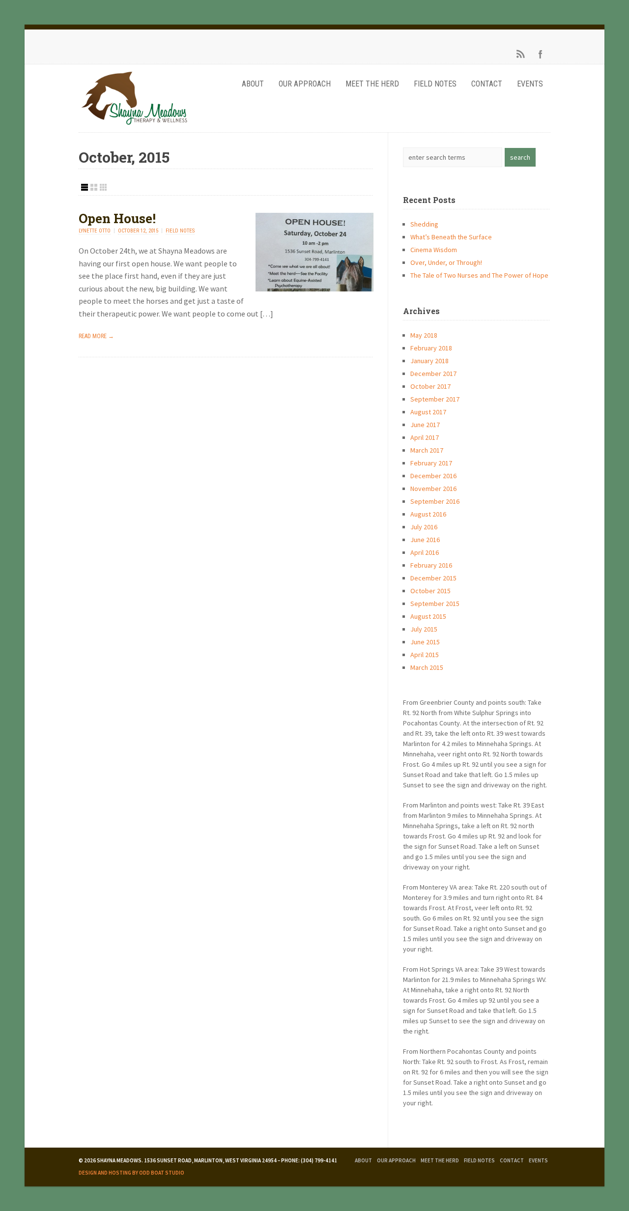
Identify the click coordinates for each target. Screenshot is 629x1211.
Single (84, 187)
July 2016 (423, 526)
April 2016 (424, 552)
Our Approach (305, 83)
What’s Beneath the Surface (451, 236)
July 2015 (423, 629)
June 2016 (425, 539)
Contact (486, 83)
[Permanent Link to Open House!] (314, 288)
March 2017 (426, 450)
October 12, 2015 (138, 231)
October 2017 (430, 386)
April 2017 (424, 437)
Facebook (540, 54)
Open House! (117, 218)
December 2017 (433, 373)
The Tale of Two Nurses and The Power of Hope (479, 275)
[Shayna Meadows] (134, 124)
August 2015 (428, 616)
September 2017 (434, 399)
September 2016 (434, 501)
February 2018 (431, 348)
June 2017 (425, 424)
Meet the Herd (372, 83)
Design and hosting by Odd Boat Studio (131, 1172)
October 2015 (430, 590)
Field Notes (435, 83)
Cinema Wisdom (433, 249)
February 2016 (431, 565)
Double (93, 187)
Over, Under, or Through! (446, 262)
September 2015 (434, 603)
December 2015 (433, 578)
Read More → (96, 336)
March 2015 (426, 667)
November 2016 (433, 488)
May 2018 (423, 335)
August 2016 (428, 514)
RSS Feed (521, 54)
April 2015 (424, 654)
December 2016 (433, 475)
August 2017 (428, 411)
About (253, 83)
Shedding (424, 224)
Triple (103, 187)
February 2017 (431, 463)
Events (530, 83)
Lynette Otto (95, 231)
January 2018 (429, 360)
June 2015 (425, 641)
